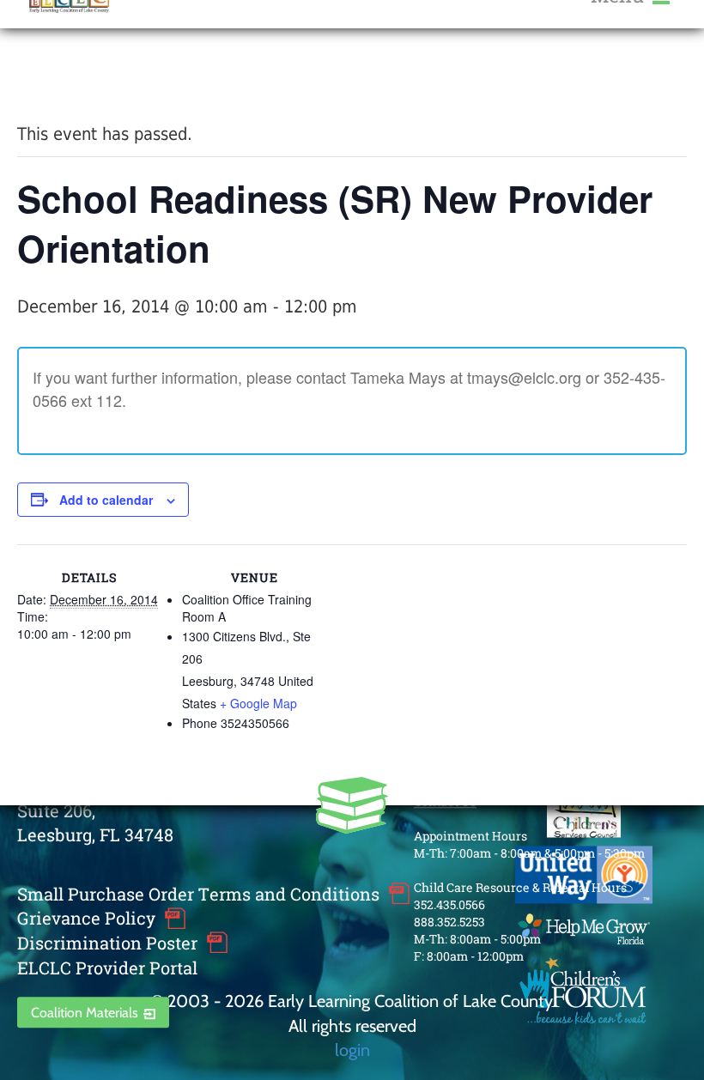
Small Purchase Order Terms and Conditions (198, 894)
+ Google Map (258, 703)
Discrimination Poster (107, 942)
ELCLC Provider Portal (107, 967)
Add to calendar (106, 499)
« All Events (55, 76)
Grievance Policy (86, 918)
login (352, 1049)
